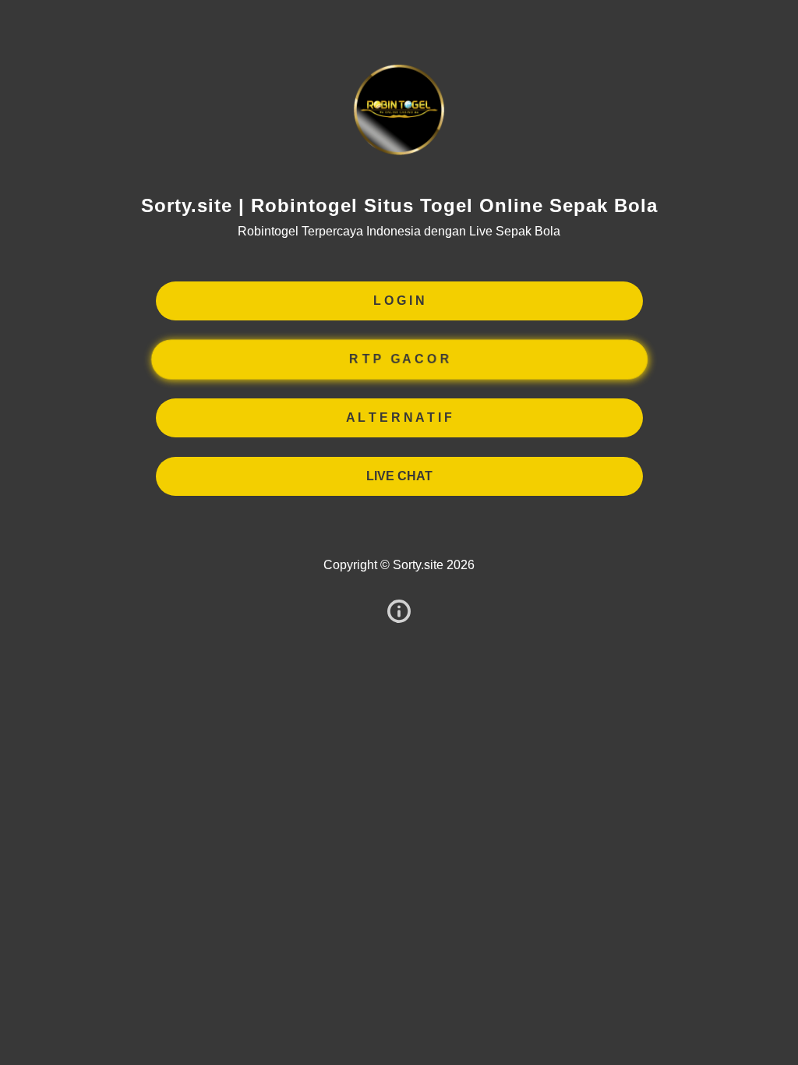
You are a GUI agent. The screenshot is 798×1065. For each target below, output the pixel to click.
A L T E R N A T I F (399, 417)
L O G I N (399, 300)
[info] (399, 612)
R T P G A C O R (398, 359)
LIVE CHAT (399, 476)
